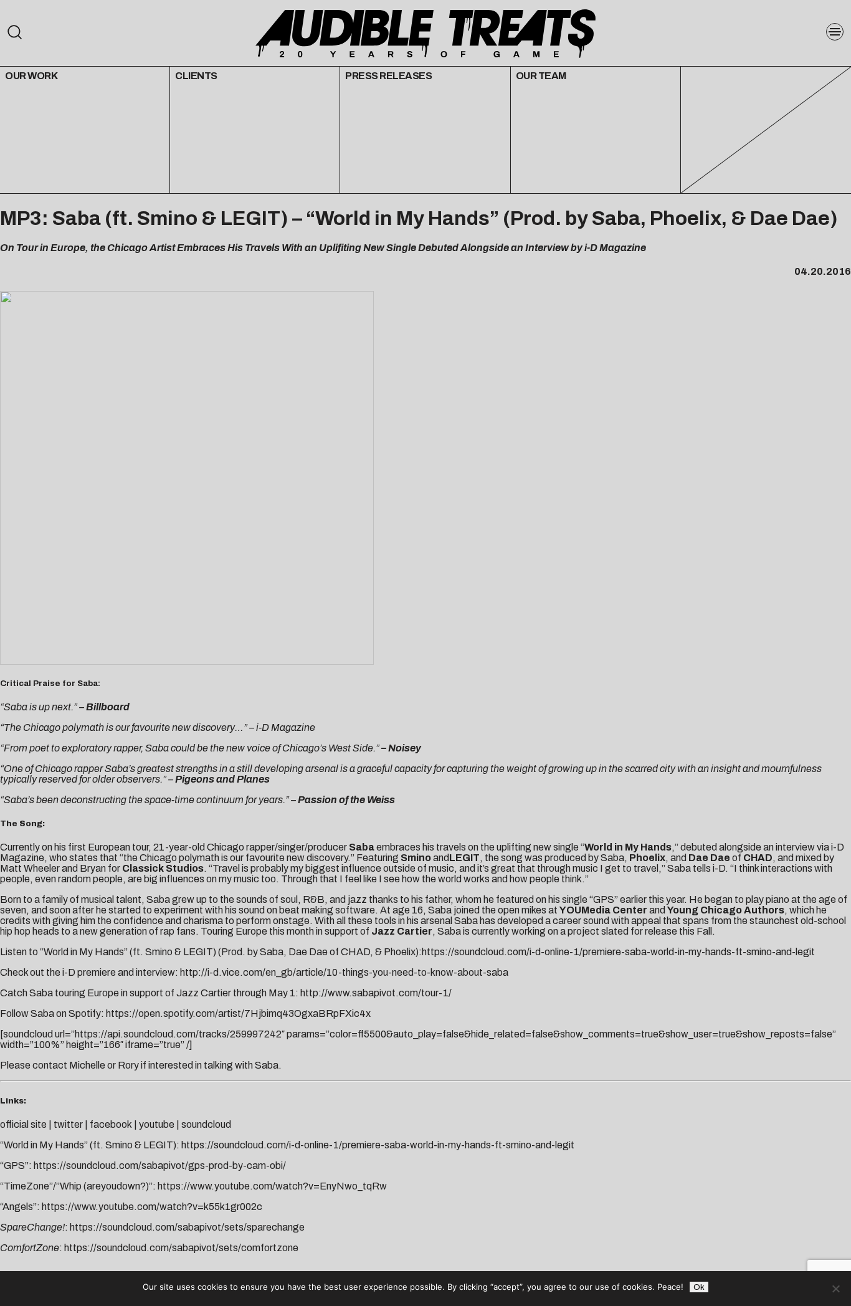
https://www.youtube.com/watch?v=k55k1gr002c (152, 1206)
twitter (68, 1124)
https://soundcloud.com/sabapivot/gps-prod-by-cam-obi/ (160, 1165)
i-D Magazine (285, 727)
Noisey (404, 748)
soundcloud (206, 1124)
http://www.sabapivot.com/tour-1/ (376, 993)
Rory (128, 1065)
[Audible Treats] (425, 32)
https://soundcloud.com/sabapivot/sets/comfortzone (181, 1247)
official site (24, 1124)
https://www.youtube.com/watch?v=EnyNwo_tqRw (272, 1186)
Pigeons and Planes (222, 779)
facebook (111, 1124)
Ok (699, 1287)
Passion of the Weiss (346, 799)
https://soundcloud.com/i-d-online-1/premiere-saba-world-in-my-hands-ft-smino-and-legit (618, 951)
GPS (603, 899)
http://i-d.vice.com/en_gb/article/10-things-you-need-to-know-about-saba (344, 972)
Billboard (108, 707)
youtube (156, 1124)
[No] (835, 1288)
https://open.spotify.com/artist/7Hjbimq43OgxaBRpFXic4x (238, 1013)
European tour (118, 847)
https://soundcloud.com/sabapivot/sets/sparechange (187, 1227)
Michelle (87, 1065)
